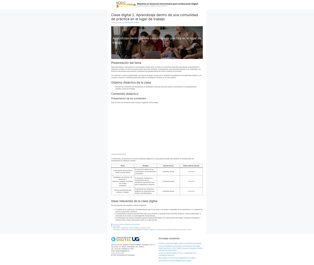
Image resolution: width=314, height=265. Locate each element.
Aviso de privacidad (117, 253)
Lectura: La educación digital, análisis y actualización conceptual (180, 243)
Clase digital (116, 226)
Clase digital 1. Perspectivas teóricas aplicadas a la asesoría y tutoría (132, 227)
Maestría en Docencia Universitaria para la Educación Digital (167, 4)
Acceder (191, 171)
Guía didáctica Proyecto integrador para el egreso (175, 260)
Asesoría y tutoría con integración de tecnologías (126, 224)
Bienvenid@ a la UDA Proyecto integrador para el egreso (177, 258)
